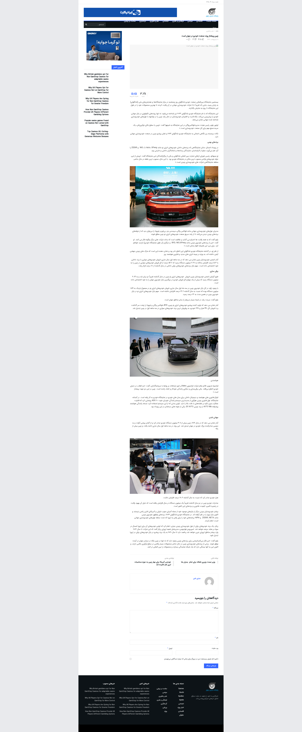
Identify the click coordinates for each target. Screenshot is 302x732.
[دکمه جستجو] (86, 24)
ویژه (165, 711)
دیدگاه (215, 608)
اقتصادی (199, 21)
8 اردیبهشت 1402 (212, 39)
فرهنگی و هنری (178, 21)
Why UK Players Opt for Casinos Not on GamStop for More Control (96, 90)
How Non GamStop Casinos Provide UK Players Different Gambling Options (96, 112)
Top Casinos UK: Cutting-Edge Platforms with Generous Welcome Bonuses (97, 134)
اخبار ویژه (181, 707)
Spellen (181, 696)
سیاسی (190, 21)
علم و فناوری (154, 21)
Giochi (181, 692)
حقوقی (214, 28)
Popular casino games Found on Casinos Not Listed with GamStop (96, 123)
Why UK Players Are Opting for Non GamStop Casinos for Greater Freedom (97, 101)
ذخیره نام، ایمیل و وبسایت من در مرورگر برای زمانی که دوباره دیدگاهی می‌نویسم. (191, 659)
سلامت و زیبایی (130, 21)
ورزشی (165, 707)
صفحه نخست (211, 21)
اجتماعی (166, 21)
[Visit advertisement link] (130, 12)
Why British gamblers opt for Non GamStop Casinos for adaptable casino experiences (96, 78)
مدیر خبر (196, 578)
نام (216, 637)
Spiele (181, 700)
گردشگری (142, 21)
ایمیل (169, 648)
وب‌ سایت (215, 648)
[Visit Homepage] (208, 12)
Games (181, 688)
